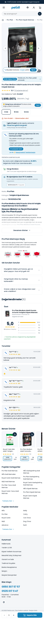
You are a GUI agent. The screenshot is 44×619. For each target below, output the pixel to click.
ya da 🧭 (22, 152)
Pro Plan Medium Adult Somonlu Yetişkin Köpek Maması (26, 450)
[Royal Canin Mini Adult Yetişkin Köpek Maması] (10, 439)
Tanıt (38, 105)
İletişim (4, 571)
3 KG (6, 112)
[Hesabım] (33, 7)
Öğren (33, 70)
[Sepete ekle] (15, 434)
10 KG (16, 112)
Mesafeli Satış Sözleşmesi (11, 555)
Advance (5, 525)
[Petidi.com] (15, 7)
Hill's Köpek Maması (30, 488)
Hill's (3, 510)
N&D (3, 521)
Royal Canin (6, 518)
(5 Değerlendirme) (21, 90)
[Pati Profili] (27, 7)
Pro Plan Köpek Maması (25, 20)
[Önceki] (5, 48)
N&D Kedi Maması (8, 481)
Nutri (25, 525)
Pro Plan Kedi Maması (9, 471)
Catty (25, 514)
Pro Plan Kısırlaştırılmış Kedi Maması (31, 478)
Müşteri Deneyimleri (9, 575)
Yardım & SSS (7, 548)
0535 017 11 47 (10, 591)
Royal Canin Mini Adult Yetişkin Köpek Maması (9, 450)
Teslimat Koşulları (8, 563)
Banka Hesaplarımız (9, 567)
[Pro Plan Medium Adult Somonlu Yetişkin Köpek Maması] (27, 439)
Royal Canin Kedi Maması (11, 478)
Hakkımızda (6, 544)
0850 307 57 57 (11, 586)
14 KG (26, 112)
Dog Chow (27, 521)
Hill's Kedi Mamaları (9, 474)
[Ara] (40, 14)
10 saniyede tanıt (16, 149)
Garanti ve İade (8, 559)
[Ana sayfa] (3, 20)
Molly (25, 510)
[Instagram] (4, 602)
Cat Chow (27, 518)
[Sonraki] (38, 48)
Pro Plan (10, 20)
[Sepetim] (40, 7)
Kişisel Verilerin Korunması (11, 551)
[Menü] (3, 7)
